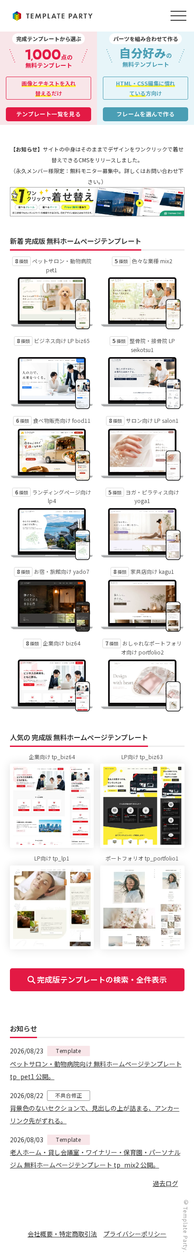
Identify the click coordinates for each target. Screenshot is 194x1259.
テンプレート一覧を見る (48, 114)
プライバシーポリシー (134, 1233)
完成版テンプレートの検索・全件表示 (101, 979)
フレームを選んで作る (145, 114)
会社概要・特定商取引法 (62, 1233)
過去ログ (165, 1183)
